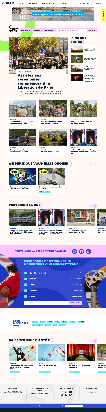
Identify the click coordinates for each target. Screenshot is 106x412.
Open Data (61, 410)
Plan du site (80, 410)
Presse (55, 410)
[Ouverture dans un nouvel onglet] (74, 251)
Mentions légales (27, 410)
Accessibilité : (42, 410)
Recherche (92, 30)
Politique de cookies (71, 410)
